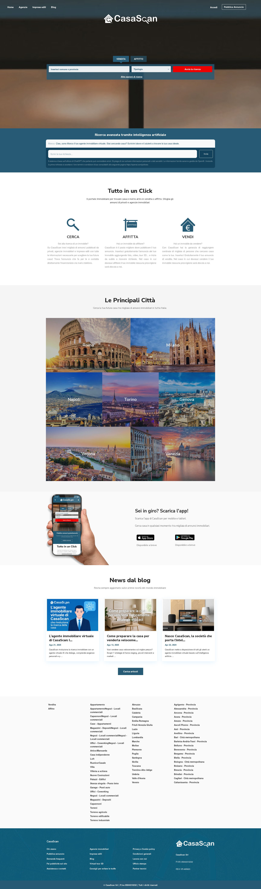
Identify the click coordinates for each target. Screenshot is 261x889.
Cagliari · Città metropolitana (188, 778)
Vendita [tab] (121, 58)
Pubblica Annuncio (234, 6)
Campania (137, 716)
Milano (172, 345)
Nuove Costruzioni (99, 775)
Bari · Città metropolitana (187, 737)
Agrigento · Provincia (185, 704)
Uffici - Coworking (99, 791)
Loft (92, 758)
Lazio (135, 729)
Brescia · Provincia (183, 769)
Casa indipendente (100, 754)
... (62, 656)
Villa (92, 766)
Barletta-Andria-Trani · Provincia (190, 741)
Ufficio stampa (139, 863)
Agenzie (23, 7)
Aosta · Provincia (183, 716)
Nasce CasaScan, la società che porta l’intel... (188, 638)
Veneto (135, 782)
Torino (130, 399)
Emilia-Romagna (140, 720)
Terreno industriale (100, 820)
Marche (136, 741)
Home (10, 7)
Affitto (51, 708)
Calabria (136, 712)
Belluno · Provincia (183, 745)
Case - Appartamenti (100, 723)
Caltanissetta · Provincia (186, 782)
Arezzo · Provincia (183, 720)
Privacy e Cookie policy (144, 848)
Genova (186, 399)
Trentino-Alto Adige (142, 769)
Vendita (52, 704)
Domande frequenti (55, 858)
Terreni (93, 807)
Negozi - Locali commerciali (104, 795)
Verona (88, 454)
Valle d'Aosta (138, 778)
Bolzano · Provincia (184, 765)
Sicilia (135, 761)
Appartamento (97, 704)
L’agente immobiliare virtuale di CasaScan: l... (71, 638)
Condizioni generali (142, 853)
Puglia (135, 753)
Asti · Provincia (182, 729)
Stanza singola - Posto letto (104, 783)
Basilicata (137, 708)
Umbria (135, 774)
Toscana (136, 765)
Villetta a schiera (98, 771)
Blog (53, 7)
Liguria (135, 733)
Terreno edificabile (99, 816)
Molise (135, 745)
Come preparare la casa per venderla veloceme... (128, 638)
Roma (88, 345)
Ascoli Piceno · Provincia (187, 724)
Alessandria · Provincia (186, 708)
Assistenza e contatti (56, 868)
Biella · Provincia (182, 757)
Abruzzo (136, 704)
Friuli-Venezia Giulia (142, 724)
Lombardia (137, 737)
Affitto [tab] (138, 58)
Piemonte (137, 749)
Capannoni (96, 803)
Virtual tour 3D (96, 863)
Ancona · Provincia (183, 712)
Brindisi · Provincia (183, 774)
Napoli (74, 399)
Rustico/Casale (98, 762)
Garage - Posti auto (100, 787)
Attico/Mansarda (98, 750)
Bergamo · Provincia (184, 753)
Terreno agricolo (98, 812)
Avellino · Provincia (184, 733)
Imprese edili (39, 7)
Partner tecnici (139, 868)
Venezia (172, 454)
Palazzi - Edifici (98, 779)
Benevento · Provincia (185, 749)
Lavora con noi (140, 858)
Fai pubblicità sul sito (57, 863)
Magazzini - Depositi (100, 799)
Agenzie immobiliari (99, 848)
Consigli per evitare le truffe (103, 868)
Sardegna (137, 757)
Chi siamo (51, 848)
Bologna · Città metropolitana (189, 761)
